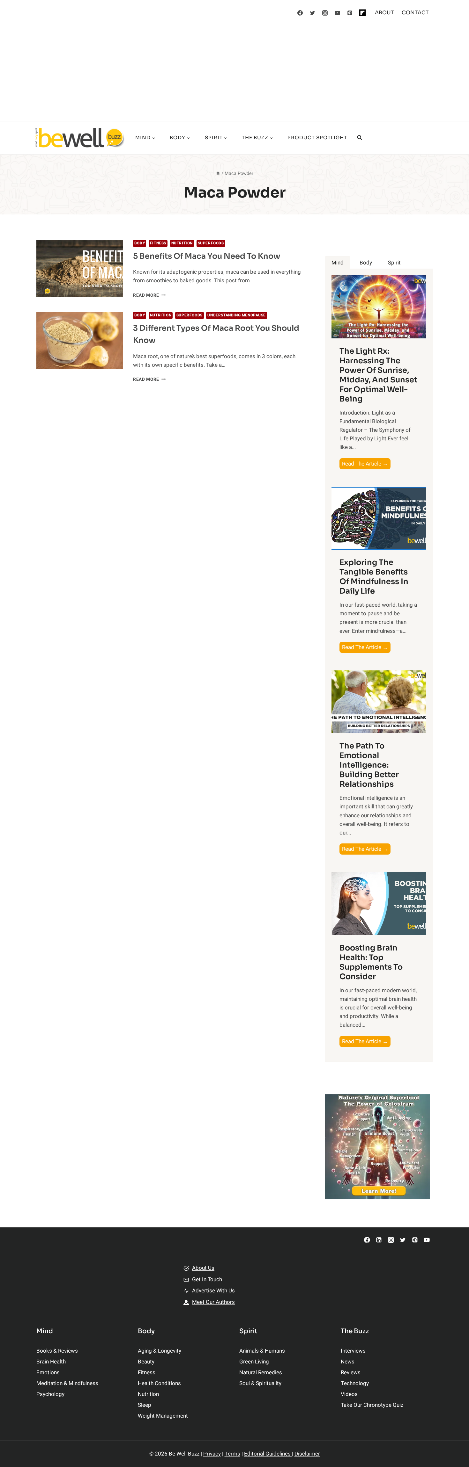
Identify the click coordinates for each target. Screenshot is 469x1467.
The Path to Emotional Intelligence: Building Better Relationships (369, 765)
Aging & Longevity (159, 1351)
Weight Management (163, 1416)
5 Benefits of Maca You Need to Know (206, 256)
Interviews (353, 1351)
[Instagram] (325, 12)
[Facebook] (300, 12)
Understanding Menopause (236, 315)
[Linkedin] (379, 1240)
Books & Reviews (57, 1351)
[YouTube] (337, 12)
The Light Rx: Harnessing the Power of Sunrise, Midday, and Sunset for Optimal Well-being (378, 375)
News (347, 1362)
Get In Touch (207, 1279)
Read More (149, 295)
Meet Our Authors (213, 1302)
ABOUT (384, 12)
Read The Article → (366, 464)
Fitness (158, 243)
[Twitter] (312, 12)
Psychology (50, 1394)
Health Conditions (159, 1383)
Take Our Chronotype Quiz (372, 1405)
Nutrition (182, 243)
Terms (232, 1454)
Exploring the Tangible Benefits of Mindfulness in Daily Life (373, 577)
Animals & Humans (262, 1351)
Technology (355, 1383)
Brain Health (51, 1362)
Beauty (146, 1362)
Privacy (212, 1454)
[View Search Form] (359, 138)
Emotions (48, 1373)
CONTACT (415, 12)
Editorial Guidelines (268, 1454)
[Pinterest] (350, 12)
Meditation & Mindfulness (67, 1383)
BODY (139, 243)
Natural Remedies (260, 1373)
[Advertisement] (234, 73)
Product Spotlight (317, 137)
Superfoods (211, 243)
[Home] (218, 173)
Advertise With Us (213, 1291)
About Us (203, 1268)
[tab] (337, 262)
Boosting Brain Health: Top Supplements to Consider (371, 962)
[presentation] (79, 269)
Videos (349, 1394)
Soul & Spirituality (260, 1383)
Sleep (144, 1405)
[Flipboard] (362, 12)
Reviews (351, 1373)
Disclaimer (307, 1454)
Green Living (254, 1362)
